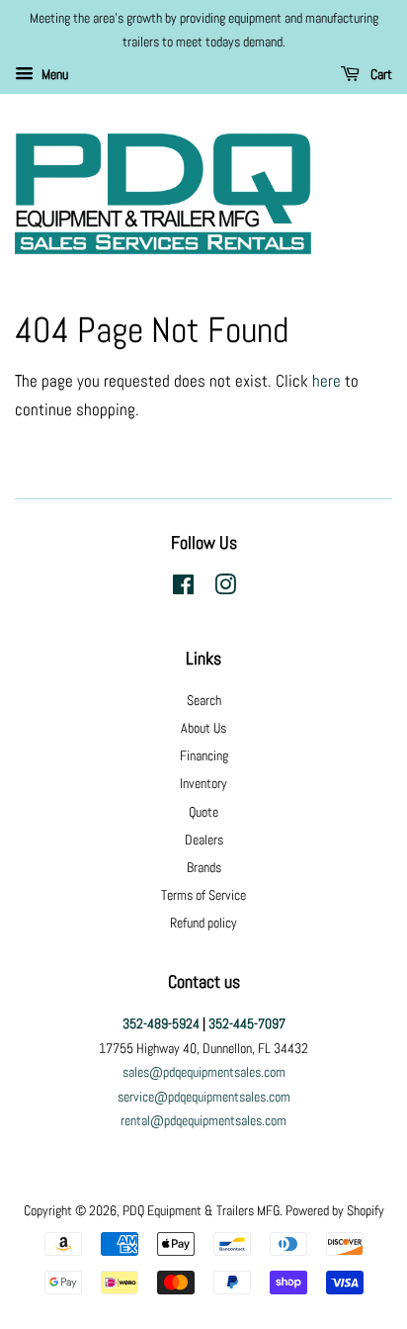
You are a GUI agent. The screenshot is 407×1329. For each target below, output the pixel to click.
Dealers (204, 839)
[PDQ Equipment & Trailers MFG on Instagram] (225, 588)
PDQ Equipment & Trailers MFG (201, 1210)
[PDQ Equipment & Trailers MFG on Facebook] (183, 588)
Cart (379, 74)
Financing (204, 755)
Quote (203, 812)
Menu (53, 74)
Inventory (203, 783)
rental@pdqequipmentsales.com (203, 1120)
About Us (203, 728)
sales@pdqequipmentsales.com (203, 1072)
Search (204, 700)
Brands (204, 867)
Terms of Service (203, 895)
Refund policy (203, 922)
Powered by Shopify (334, 1210)
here (326, 381)
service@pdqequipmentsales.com (204, 1097)
